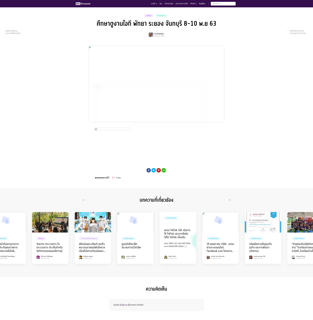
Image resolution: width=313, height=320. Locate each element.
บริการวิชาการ (161, 16)
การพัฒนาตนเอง (128, 238)
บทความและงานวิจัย (181, 3)
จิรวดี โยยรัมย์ (159, 33)
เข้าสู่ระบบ (123, 304)
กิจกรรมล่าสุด (169, 3)
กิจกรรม (148, 16)
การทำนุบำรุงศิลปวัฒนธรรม (89, 238)
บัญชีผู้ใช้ (201, 3)
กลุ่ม (160, 3)
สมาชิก (153, 3)
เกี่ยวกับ (192, 3)
